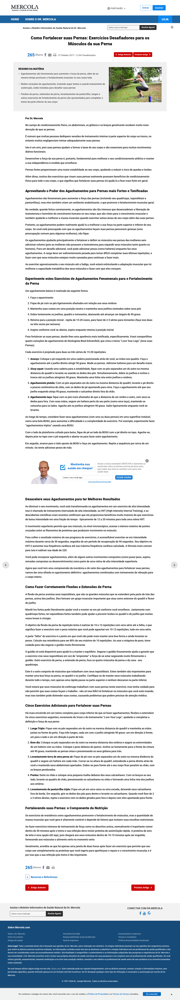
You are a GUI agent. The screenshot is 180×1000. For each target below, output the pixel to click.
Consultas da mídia (71, 934)
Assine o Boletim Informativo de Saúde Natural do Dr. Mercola (54, 28)
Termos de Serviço (121, 994)
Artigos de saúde (15, 940)
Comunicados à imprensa (129, 934)
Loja (165, 19)
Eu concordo (152, 994)
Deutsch (112, 14)
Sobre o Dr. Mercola (40, 19)
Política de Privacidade (98, 994)
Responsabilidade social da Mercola (79, 937)
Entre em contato (15, 937)
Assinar (159, 7)
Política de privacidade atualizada (133, 940)
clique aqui (56, 969)
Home (15, 19)
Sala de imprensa (70, 940)
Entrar (145, 7)
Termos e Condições (127, 937)
